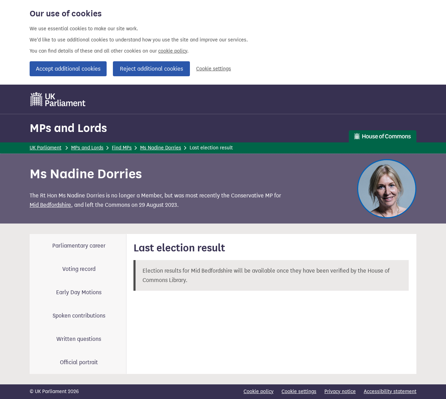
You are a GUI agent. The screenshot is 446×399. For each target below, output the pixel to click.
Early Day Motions (78, 292)
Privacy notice (340, 391)
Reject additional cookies (151, 68)
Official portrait (79, 362)
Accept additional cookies (68, 68)
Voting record (78, 269)
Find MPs (122, 148)
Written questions (78, 339)
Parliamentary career (79, 245)
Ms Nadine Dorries (160, 148)
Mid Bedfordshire (50, 205)
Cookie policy (259, 391)
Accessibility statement (390, 391)
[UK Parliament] (58, 99)
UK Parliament (45, 148)
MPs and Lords (68, 128)
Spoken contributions (79, 315)
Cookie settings (213, 69)
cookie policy (172, 51)
